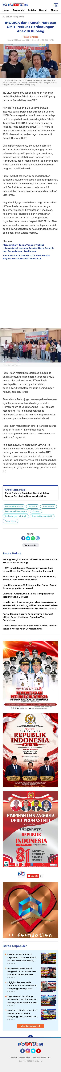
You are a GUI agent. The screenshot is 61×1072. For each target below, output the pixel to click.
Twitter (34, 1054)
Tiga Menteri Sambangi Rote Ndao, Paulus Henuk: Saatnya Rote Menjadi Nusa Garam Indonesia (22, 999)
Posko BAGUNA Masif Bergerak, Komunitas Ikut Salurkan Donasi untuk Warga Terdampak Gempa (22, 971)
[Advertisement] (30, 293)
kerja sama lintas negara (16, 511)
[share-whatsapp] (33, 538)
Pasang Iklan (24, 1058)
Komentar (32, 545)
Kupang (36, 511)
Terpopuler (19, 10)
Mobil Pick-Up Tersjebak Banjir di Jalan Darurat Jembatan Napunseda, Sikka (27, 494)
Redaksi (13, 1058)
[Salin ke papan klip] (38, 538)
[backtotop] (30, 1037)
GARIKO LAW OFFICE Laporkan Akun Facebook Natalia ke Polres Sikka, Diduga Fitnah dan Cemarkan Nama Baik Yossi (23, 957)
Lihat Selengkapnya (30, 1026)
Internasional (48, 506)
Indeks (32, 10)
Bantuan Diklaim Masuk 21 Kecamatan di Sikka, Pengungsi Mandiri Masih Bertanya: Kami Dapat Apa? (22, 1013)
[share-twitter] (28, 538)
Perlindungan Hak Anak (15, 516)
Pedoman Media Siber (41, 1058)
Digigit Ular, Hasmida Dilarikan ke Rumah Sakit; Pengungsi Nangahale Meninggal (22, 985)
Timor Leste (10, 521)
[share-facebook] (23, 538)
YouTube (40, 1054)
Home (6, 10)
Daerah (43, 10)
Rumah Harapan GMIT (42, 516)
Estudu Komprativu (14, 506)
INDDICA (33, 506)
